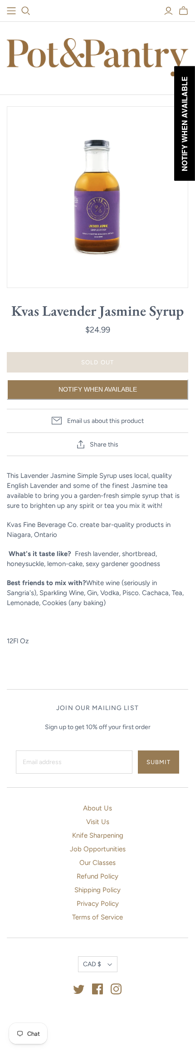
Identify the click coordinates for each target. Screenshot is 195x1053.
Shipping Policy (97, 890)
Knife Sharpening (97, 835)
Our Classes (97, 863)
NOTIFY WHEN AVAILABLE (97, 389)
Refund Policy (97, 876)
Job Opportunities (98, 849)
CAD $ (92, 964)
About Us (97, 808)
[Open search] (25, 10)
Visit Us (97, 822)
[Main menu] (11, 10)
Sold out (97, 362)
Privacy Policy (98, 903)
